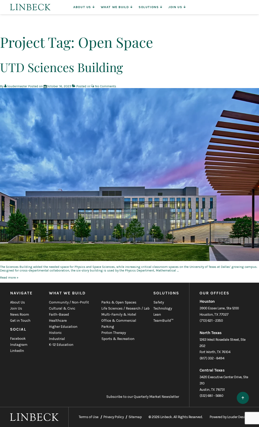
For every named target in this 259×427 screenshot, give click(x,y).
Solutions (149, 7)
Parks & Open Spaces (118, 302)
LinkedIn (17, 350)
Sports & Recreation (118, 338)
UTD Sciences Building (61, 67)
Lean (157, 314)
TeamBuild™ (163, 320)
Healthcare (58, 320)
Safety (158, 302)
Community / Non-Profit (69, 302)
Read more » (9, 277)
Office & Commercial (118, 320)
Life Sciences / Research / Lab (125, 308)
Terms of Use (89, 417)
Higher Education (63, 326)
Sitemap (135, 417)
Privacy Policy (113, 417)
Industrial (57, 338)
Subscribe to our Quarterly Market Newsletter (142, 397)
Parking (107, 326)
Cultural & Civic (62, 308)
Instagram (19, 344)
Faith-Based (59, 314)
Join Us (175, 7)
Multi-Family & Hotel (118, 314)
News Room (19, 314)
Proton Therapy (113, 332)
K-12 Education (61, 344)
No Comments (105, 86)
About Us (82, 7)
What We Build (115, 7)
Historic (55, 332)
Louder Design (238, 417)
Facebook (18, 338)
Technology (162, 308)
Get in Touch (20, 320)
